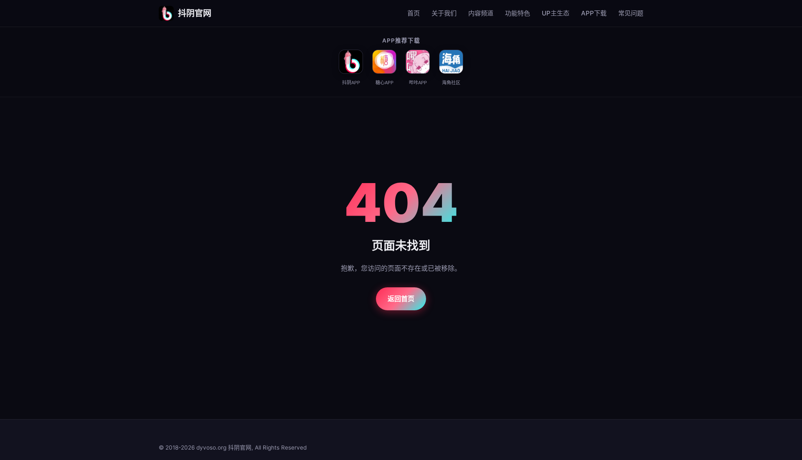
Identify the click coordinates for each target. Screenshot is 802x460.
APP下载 (594, 13)
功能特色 (517, 13)
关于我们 (444, 13)
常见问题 (630, 13)
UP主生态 (555, 13)
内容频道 (480, 13)
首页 (413, 13)
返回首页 (401, 298)
